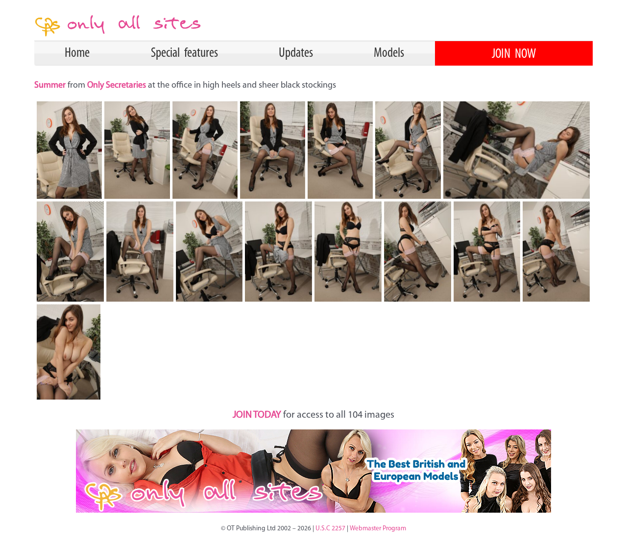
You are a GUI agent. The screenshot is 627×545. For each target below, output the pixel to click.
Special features (184, 53)
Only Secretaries (116, 85)
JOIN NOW (514, 54)
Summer (51, 85)
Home (77, 53)
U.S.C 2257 (330, 528)
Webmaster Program (378, 528)
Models (389, 53)
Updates (296, 53)
